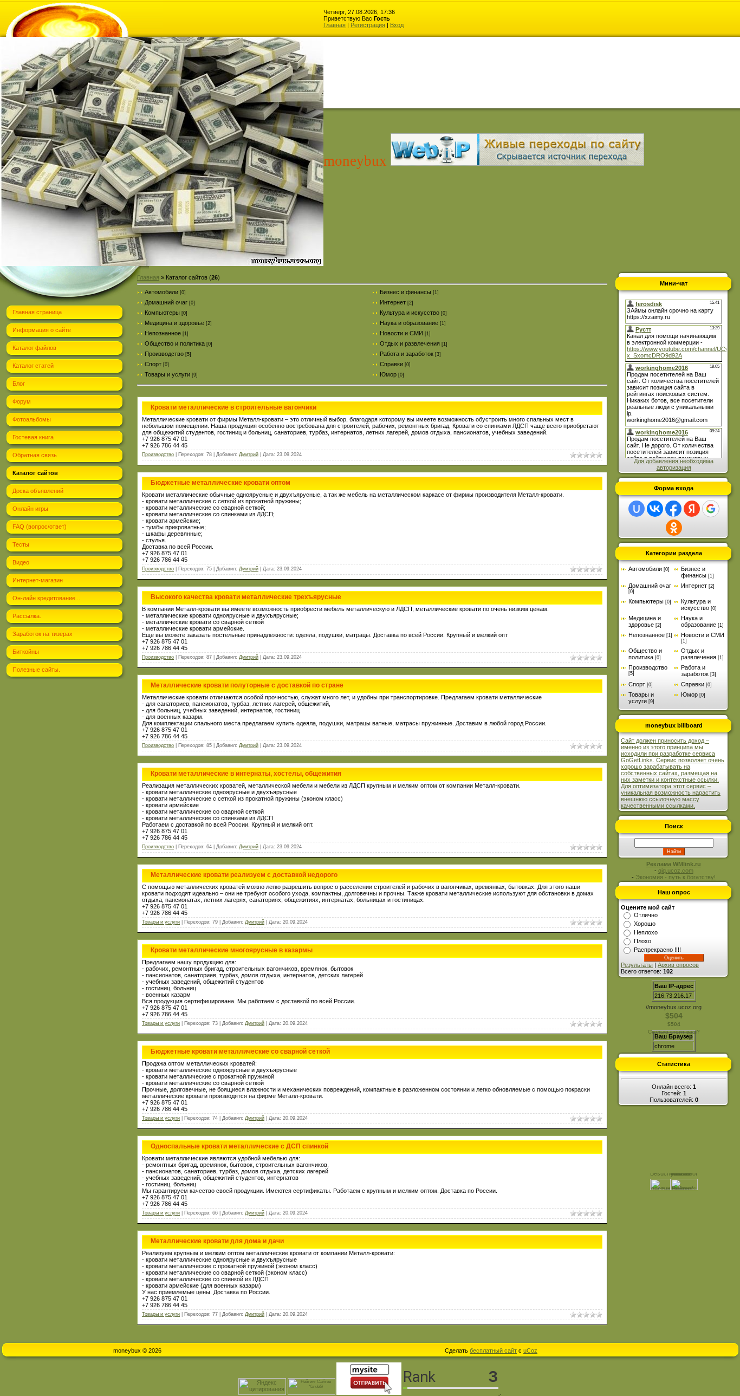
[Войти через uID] (636, 509)
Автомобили (161, 292)
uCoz (530, 1350)
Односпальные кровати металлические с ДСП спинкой (239, 1146)
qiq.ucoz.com (675, 870)
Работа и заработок (406, 353)
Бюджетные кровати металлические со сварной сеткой (240, 1051)
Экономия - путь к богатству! (675, 877)
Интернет (393, 302)
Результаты (637, 965)
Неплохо (646, 932)
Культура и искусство (409, 312)
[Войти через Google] (710, 508)
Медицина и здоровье (174, 323)
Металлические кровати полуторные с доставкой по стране (247, 685)
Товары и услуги (167, 374)
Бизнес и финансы (405, 292)
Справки (391, 364)
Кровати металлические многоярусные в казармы (232, 950)
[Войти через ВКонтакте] (655, 509)
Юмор (388, 374)
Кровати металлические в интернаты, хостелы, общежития (246, 773)
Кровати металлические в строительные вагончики (233, 407)
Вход (397, 25)
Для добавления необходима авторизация (673, 464)
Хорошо (644, 923)
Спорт (153, 364)
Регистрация (367, 25)
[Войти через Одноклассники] (674, 528)
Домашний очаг (166, 302)
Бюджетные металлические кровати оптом (220, 482)
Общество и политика (175, 343)
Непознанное (163, 333)
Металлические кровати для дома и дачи (217, 1241)
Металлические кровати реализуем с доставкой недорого (244, 875)
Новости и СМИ (401, 333)
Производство (164, 353)
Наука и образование (409, 323)
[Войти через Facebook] (673, 509)
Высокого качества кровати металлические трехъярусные (246, 597)
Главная (334, 25)
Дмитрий (248, 454)
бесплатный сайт (493, 1350)
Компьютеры (162, 312)
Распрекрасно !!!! (657, 949)
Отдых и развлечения (410, 343)
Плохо (642, 941)
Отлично (646, 915)
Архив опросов (678, 965)
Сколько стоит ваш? (674, 1032)
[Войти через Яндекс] (692, 509)
